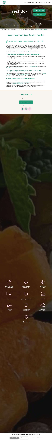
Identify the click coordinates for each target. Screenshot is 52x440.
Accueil (25, 2)
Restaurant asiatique (33, 66)
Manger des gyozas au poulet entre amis (13, 67)
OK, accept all (14, 437)
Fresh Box (36, 2)
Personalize (33, 437)
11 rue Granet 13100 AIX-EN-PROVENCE (38, 24)
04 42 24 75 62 (5, 24)
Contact (49, 2)
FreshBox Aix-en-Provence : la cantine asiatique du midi (16, 49)
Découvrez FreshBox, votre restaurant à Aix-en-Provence (13, 29)
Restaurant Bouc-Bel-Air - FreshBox (28, 29)
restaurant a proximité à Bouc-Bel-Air (22, 82)
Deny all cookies (24, 437)
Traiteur (40, 2)
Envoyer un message (26, 102)
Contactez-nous (46, 24)
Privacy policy (40, 437)
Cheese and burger (30, 2)
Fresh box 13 (39, 14)
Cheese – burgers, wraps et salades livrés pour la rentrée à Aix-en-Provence (27, 51)
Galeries (44, 2)
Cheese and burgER (39, 10)
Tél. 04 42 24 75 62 (26, 99)
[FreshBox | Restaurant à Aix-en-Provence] (4, 3)
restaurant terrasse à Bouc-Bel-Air (18, 83)
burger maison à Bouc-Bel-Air (23, 74)
